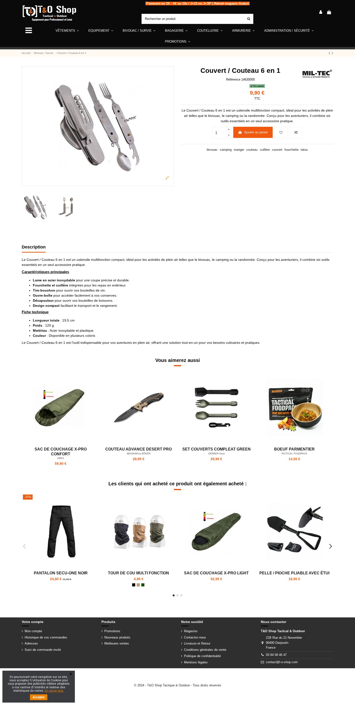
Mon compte (33, 631)
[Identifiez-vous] (320, 12)
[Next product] (332, 53)
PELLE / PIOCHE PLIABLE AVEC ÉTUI (294, 573)
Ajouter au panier (256, 132)
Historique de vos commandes (46, 637)
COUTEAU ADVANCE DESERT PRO (138, 449)
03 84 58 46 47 (276, 655)
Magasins (191, 631)
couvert (277, 149)
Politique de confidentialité (202, 656)
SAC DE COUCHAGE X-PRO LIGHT (216, 573)
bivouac (212, 149)
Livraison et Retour (197, 643)
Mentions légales (196, 662)
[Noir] (133, 584)
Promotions (112, 631)
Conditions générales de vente (205, 650)
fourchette (291, 149)
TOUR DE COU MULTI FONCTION (138, 573)
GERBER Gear (216, 453)
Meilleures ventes (116, 643)
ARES (60, 458)
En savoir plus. (54, 690)
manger (239, 149)
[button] (101, 30)
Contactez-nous (195, 637)
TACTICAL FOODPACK (294, 453)
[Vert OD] (142, 584)
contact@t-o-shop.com (282, 662)
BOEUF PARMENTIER (294, 449)
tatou (304, 149)
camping (226, 149)
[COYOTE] (138, 584)
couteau (251, 149)
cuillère (265, 149)
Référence (233, 79)
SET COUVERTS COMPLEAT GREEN (216, 449)
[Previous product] (330, 53)
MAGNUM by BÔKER (138, 453)
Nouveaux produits (117, 637)
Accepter (39, 697)
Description (34, 247)
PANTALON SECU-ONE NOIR (61, 573)
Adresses (31, 643)
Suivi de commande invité (43, 650)
